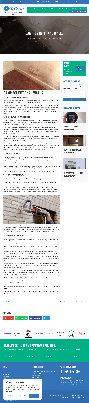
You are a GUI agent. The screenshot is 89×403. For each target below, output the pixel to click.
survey (44, 149)
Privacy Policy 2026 (9, 400)
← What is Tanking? (10, 302)
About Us (43, 8)
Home (36, 8)
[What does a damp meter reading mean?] (74, 122)
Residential (6, 2)
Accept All (34, 396)
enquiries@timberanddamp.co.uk (70, 2)
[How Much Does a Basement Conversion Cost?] (74, 145)
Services (52, 8)
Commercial (17, 2)
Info (60, 8)
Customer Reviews (70, 8)
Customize (11, 396)
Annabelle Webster (43, 38)
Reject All (23, 396)
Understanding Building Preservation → (73, 302)
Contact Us (82, 8)
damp (26, 97)
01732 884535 (46, 2)
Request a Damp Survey (79, 11)
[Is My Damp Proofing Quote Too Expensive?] (74, 168)
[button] (85, 2)
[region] (22, 389)
